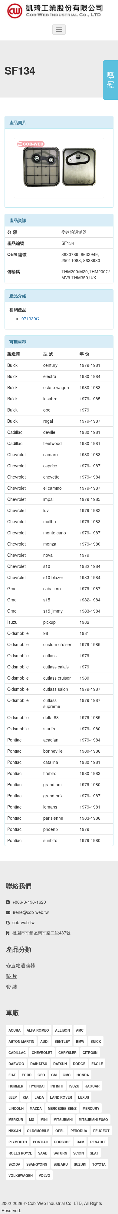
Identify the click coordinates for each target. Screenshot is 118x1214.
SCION (78, 1153)
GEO (41, 1074)
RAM (80, 1141)
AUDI (44, 1041)
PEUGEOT (101, 1130)
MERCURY (91, 1108)
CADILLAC (17, 1052)
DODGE (79, 1063)
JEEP (12, 1097)
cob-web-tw (23, 922)
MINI (44, 1119)
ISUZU (74, 1086)
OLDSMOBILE (38, 1130)
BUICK (95, 1041)
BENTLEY (62, 1041)
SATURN (60, 1153)
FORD (26, 1074)
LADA (39, 1097)
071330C (30, 319)
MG (31, 1119)
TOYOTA (99, 1164)
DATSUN (60, 1063)
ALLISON (62, 1030)
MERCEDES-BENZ (62, 1108)
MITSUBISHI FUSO (93, 1119)
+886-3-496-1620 (29, 902)
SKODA (14, 1164)
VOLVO (44, 1175)
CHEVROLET (42, 1052)
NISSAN (14, 1130)
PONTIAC (40, 1141)
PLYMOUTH (17, 1141)
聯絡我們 (18, 885)
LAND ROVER (61, 1097)
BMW (80, 1041)
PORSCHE (62, 1141)
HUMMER (15, 1086)
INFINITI (57, 1086)
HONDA (83, 1074)
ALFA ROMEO (38, 1030)
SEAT (94, 1153)
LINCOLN (16, 1108)
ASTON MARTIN (21, 1041)
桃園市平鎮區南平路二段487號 (41, 933)
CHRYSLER (67, 1052)
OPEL (59, 1130)
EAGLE (97, 1063)
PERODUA (78, 1130)
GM (54, 1074)
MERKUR (15, 1119)
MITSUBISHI (63, 1119)
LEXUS (83, 1097)
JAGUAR (92, 1086)
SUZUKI (80, 1164)
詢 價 (109, 80)
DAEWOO (16, 1063)
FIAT (12, 1074)
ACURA (14, 1030)
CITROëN (90, 1052)
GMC (66, 1074)
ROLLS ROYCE (20, 1153)
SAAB (43, 1153)
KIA (25, 1097)
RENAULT (98, 1141)
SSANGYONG (37, 1164)
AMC (80, 1030)
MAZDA (36, 1108)
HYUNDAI (36, 1086)
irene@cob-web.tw (31, 912)
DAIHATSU (38, 1063)
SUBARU (61, 1164)
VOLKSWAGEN (20, 1175)
